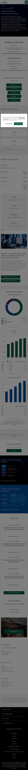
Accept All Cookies (18, 123)
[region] (14, 120)
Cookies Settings (9, 123)
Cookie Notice (6, 119)
